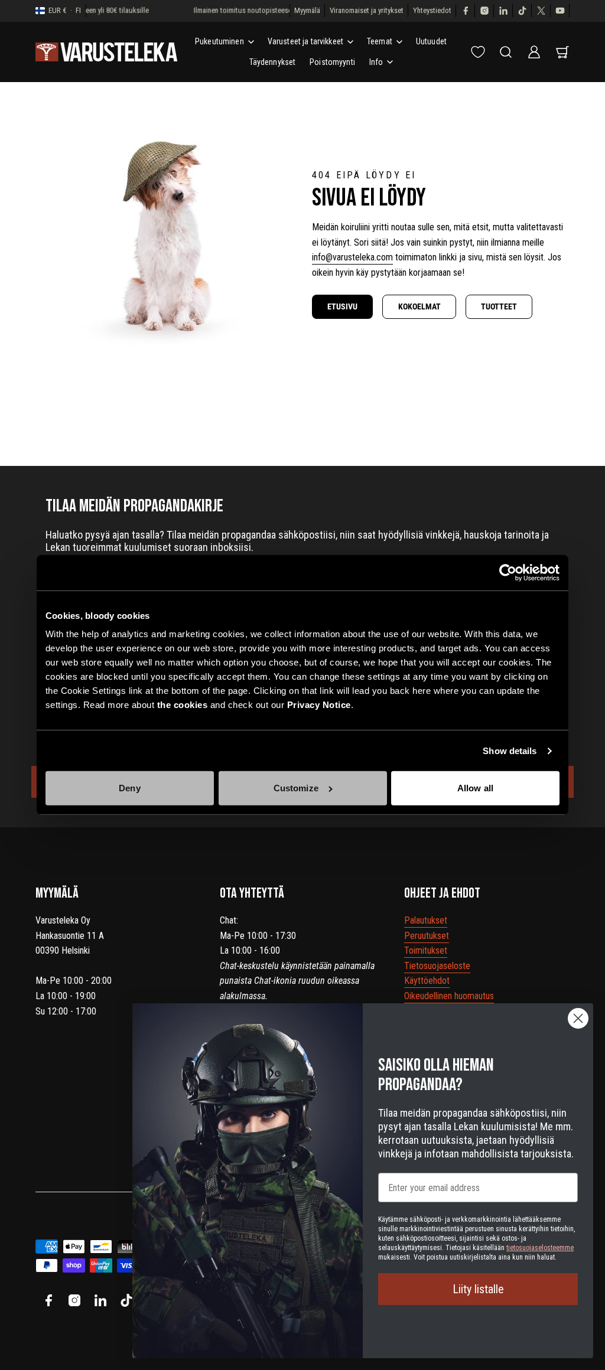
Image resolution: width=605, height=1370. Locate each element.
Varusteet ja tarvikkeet (305, 41)
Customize (296, 788)
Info (376, 62)
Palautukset (425, 920)
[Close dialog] (578, 1018)
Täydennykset (272, 62)
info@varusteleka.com (352, 257)
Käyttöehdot (427, 980)
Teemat (379, 41)
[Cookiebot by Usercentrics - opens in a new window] (508, 573)
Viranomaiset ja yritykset (367, 10)
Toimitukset (425, 950)
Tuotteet (499, 306)
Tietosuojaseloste (437, 965)
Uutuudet (431, 41)
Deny (129, 788)
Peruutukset (426, 935)
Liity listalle (478, 1289)
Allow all (475, 788)
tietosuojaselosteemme (540, 1248)
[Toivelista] (478, 52)
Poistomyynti (332, 62)
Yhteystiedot (432, 10)
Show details (509, 751)
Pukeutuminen (219, 41)
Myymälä (307, 10)
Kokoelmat (419, 306)
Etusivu (342, 306)
